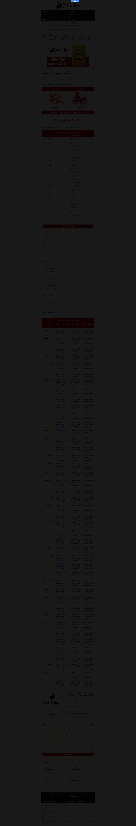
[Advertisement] (68, 23)
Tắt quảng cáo (75, 1)
